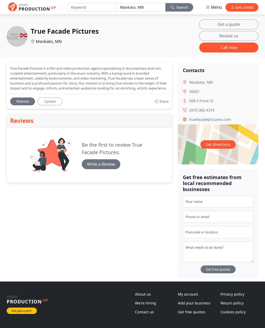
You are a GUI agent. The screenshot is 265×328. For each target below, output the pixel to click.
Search (181, 7)
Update (50, 101)
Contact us (144, 311)
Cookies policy (233, 311)
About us (143, 294)
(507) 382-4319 (201, 110)
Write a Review (101, 164)
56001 (194, 91)
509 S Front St (201, 100)
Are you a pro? (22, 311)
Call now (229, 47)
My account (188, 294)
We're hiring (145, 303)
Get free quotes (218, 269)
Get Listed (243, 7)
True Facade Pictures (65, 31)
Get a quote (229, 24)
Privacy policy (232, 294)
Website (22, 101)
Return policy (232, 303)
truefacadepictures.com (210, 119)
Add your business (194, 303)
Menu (216, 7)
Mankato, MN (49, 41)
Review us (228, 36)
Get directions (218, 144)
